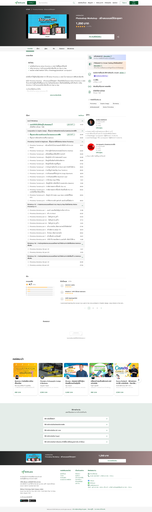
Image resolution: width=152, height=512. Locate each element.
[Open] (73, 2)
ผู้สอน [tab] (46, 49)
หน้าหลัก (28, 9)
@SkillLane (92, 483)
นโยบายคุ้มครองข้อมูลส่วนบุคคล (79, 509)
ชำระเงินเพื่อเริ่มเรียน (95, 37)
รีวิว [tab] (54, 49)
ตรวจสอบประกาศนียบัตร (65, 480)
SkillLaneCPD (99, 3)
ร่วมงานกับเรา (78, 480)
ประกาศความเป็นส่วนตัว (100, 509)
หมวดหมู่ (30, 3)
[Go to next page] (101, 308)
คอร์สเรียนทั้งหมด (82, 3)
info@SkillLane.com (94, 485)
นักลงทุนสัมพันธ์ (78, 482)
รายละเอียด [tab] (30, 49)
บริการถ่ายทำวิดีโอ (79, 478)
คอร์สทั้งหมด (63, 474)
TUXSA (62, 476)
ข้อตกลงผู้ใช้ (90, 509)
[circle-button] (138, 380)
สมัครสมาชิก (133, 3)
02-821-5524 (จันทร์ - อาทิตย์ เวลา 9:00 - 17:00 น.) (101, 476)
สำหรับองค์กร (108, 3)
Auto (58, 36)
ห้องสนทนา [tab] (61, 49)
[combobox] (57, 3)
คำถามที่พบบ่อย (93, 474)
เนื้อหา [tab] (38, 49)
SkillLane (92, 481)
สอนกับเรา (115, 3)
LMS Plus (77, 484)
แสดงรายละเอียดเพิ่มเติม (55, 95)
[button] (93, 103)
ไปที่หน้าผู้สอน (99, 128)
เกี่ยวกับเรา (77, 474)
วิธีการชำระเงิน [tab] (70, 49)
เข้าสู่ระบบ (124, 3)
